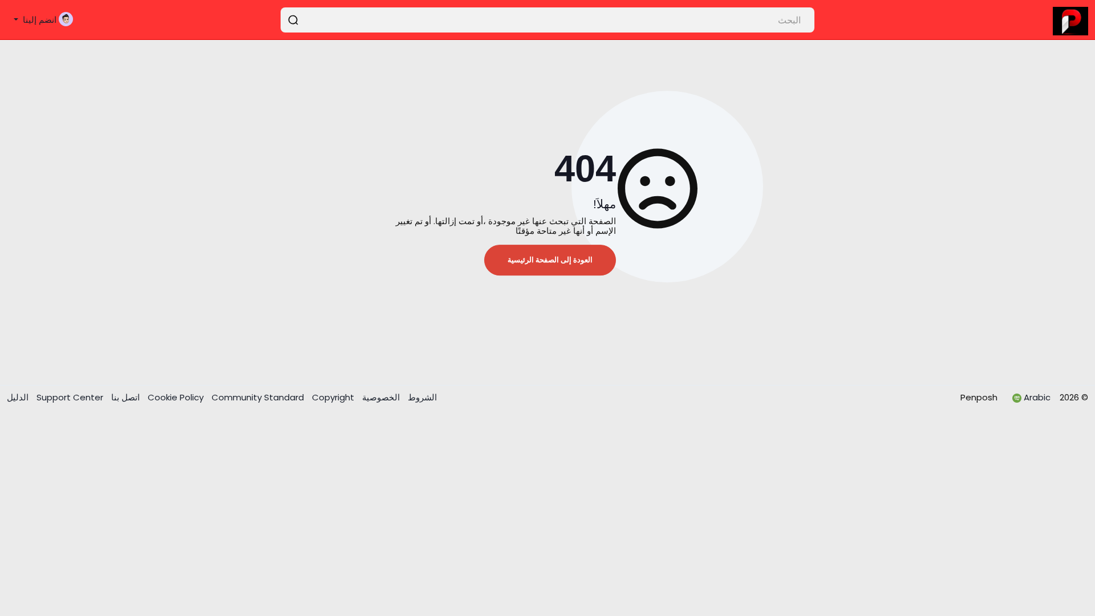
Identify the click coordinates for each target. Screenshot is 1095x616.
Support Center (68, 397)
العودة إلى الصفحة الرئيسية (550, 259)
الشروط (421, 397)
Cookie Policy (177, 397)
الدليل (18, 397)
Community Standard (259, 397)
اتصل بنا (124, 397)
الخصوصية (380, 397)
